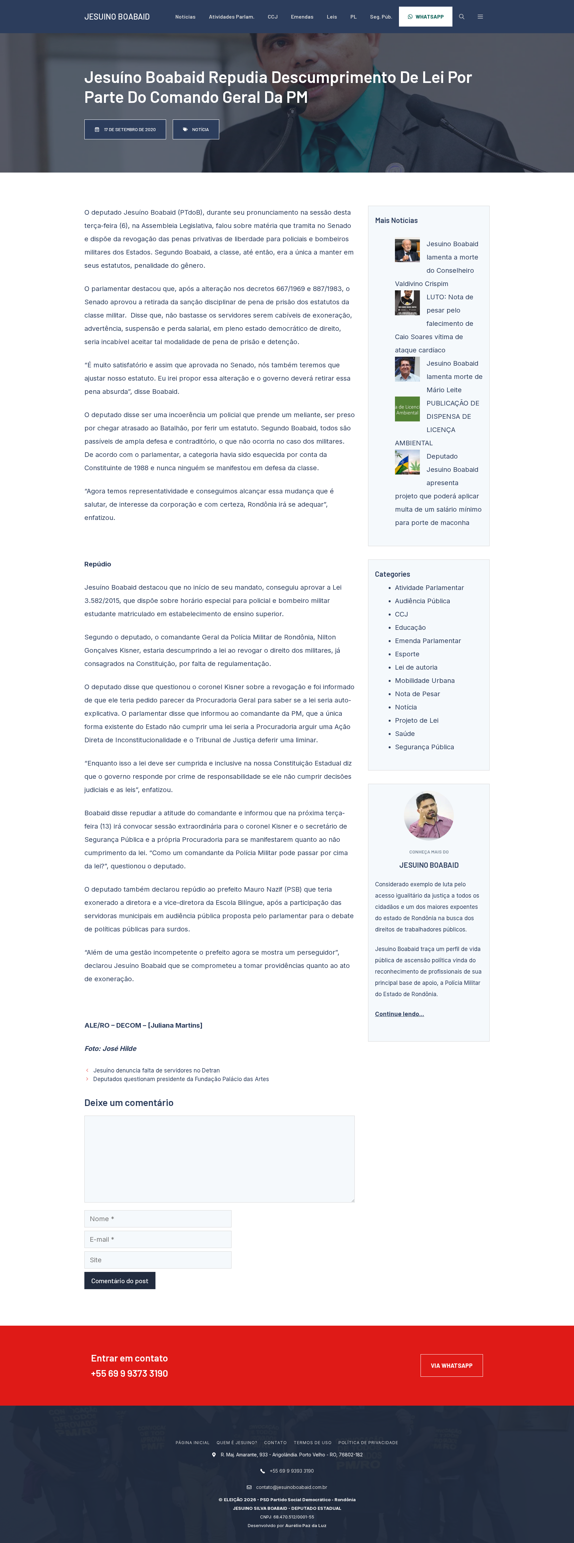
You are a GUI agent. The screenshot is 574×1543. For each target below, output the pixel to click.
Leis (332, 16)
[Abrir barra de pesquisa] (461, 17)
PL (353, 16)
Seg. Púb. (381, 16)
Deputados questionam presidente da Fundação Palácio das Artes (181, 1079)
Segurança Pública (424, 747)
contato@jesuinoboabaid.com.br (291, 1487)
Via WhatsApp (452, 1365)
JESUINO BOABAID (117, 16)
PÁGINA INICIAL (193, 1442)
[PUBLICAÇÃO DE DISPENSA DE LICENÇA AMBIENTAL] (407, 411)
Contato (275, 1442)
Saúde (405, 734)
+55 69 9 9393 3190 (292, 1471)
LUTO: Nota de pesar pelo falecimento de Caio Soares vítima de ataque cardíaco (434, 323)
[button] (480, 17)
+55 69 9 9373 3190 (129, 1373)
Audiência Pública (422, 601)
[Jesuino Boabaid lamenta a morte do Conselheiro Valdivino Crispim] (407, 251)
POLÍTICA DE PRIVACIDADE (368, 1442)
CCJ (273, 16)
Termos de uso (313, 1442)
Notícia (406, 707)
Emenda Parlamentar (428, 641)
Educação (410, 627)
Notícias (185, 16)
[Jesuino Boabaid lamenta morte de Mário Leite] (407, 371)
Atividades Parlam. (231, 16)
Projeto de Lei (416, 720)
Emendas (302, 16)
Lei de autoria (416, 667)
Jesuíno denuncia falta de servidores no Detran (156, 1070)
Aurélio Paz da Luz (306, 1525)
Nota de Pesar (417, 694)
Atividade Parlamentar (429, 588)
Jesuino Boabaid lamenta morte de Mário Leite (455, 376)
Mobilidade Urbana (425, 681)
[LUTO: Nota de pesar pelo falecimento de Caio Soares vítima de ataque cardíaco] (407, 305)
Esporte (407, 654)
